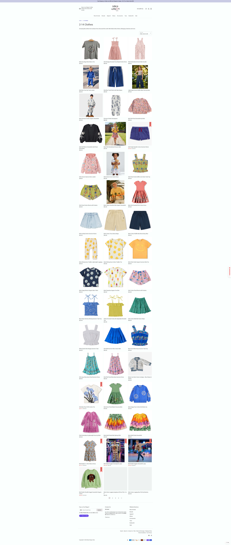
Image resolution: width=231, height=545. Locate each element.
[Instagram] (117, 282)
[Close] (129, 261)
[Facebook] (114, 282)
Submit (124, 277)
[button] (229, 272)
